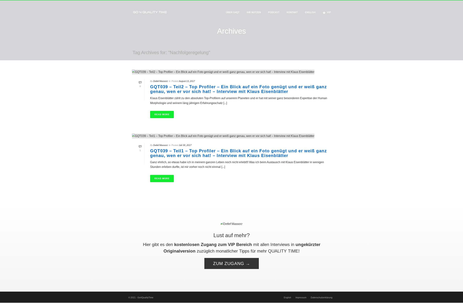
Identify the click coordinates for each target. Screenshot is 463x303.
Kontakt (292, 12)
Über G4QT (232, 12)
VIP (329, 12)
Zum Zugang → (231, 263)
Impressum (301, 297)
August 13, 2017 (187, 81)
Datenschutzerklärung (321, 297)
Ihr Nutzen (254, 12)
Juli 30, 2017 (185, 145)
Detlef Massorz (160, 81)
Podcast (273, 12)
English (310, 12)
